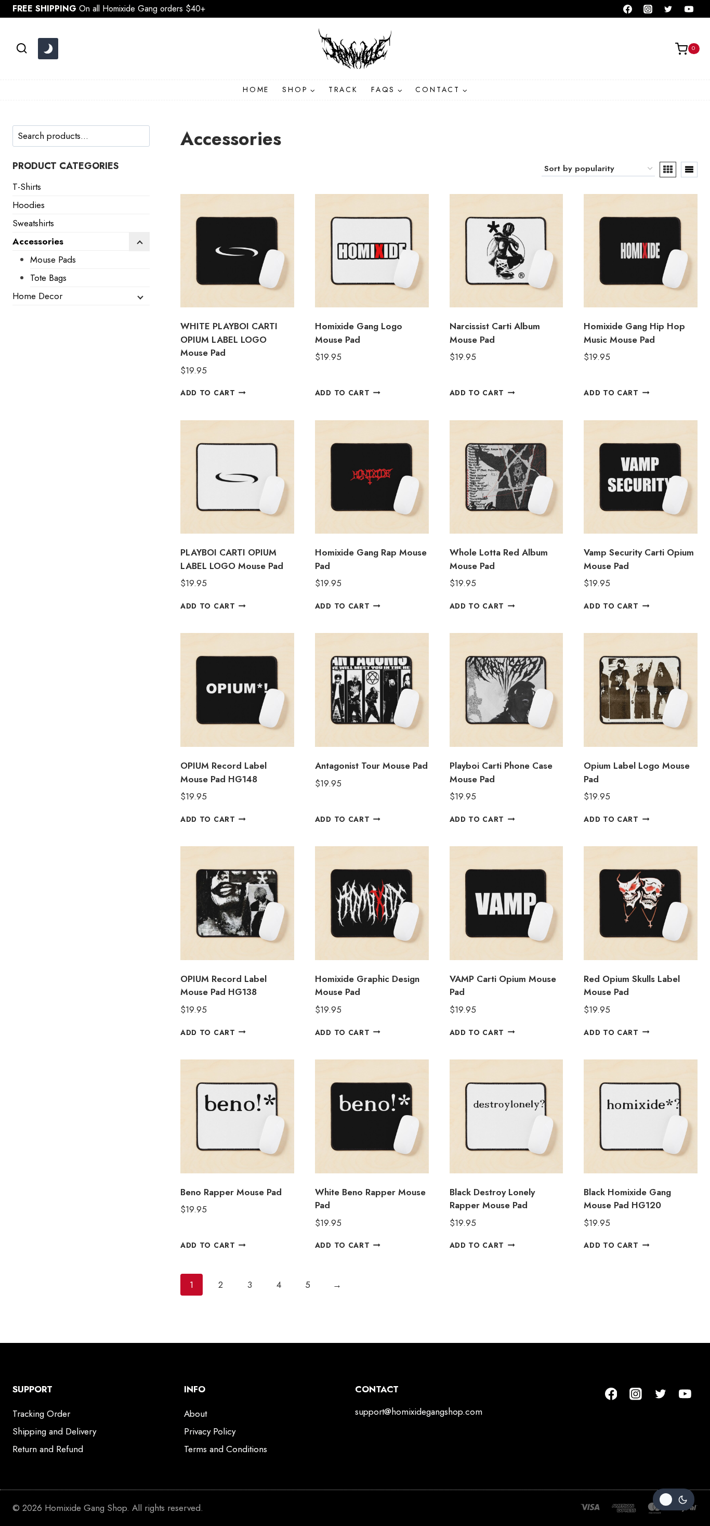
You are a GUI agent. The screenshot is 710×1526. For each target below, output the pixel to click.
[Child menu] (139, 241)
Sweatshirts (33, 223)
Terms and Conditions (225, 1449)
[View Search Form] (21, 48)
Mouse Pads (53, 259)
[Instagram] (648, 9)
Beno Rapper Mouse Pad (231, 1192)
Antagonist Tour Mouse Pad (371, 765)
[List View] (689, 169)
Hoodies (28, 205)
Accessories (37, 241)
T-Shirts (26, 186)
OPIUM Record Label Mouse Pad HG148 (223, 772)
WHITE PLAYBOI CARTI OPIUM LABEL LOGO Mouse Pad (229, 339)
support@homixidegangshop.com (418, 1411)
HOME (256, 89)
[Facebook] (628, 9)
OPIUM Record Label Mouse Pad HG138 (223, 986)
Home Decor (37, 296)
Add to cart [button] (207, 392)
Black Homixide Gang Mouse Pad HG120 (627, 1199)
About (195, 1413)
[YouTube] (689, 9)
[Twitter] (668, 9)
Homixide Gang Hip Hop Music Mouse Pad (634, 333)
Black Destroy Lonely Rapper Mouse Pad (492, 1199)
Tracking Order (41, 1413)
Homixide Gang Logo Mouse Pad (358, 333)
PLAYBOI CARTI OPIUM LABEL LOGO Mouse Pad (231, 559)
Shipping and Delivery (54, 1431)
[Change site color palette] (48, 49)
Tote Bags (48, 277)
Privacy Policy (209, 1431)
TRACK (343, 89)
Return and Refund (47, 1449)
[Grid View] (668, 169)
